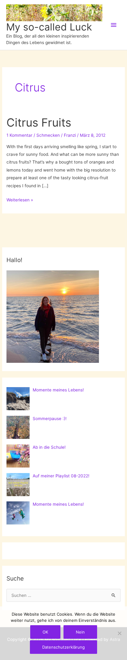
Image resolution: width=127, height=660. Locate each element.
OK (45, 632)
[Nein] (119, 633)
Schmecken (48, 135)
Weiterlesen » (19, 200)
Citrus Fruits (38, 122)
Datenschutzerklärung (63, 647)
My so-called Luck (49, 27)
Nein (80, 632)
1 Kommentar (19, 135)
